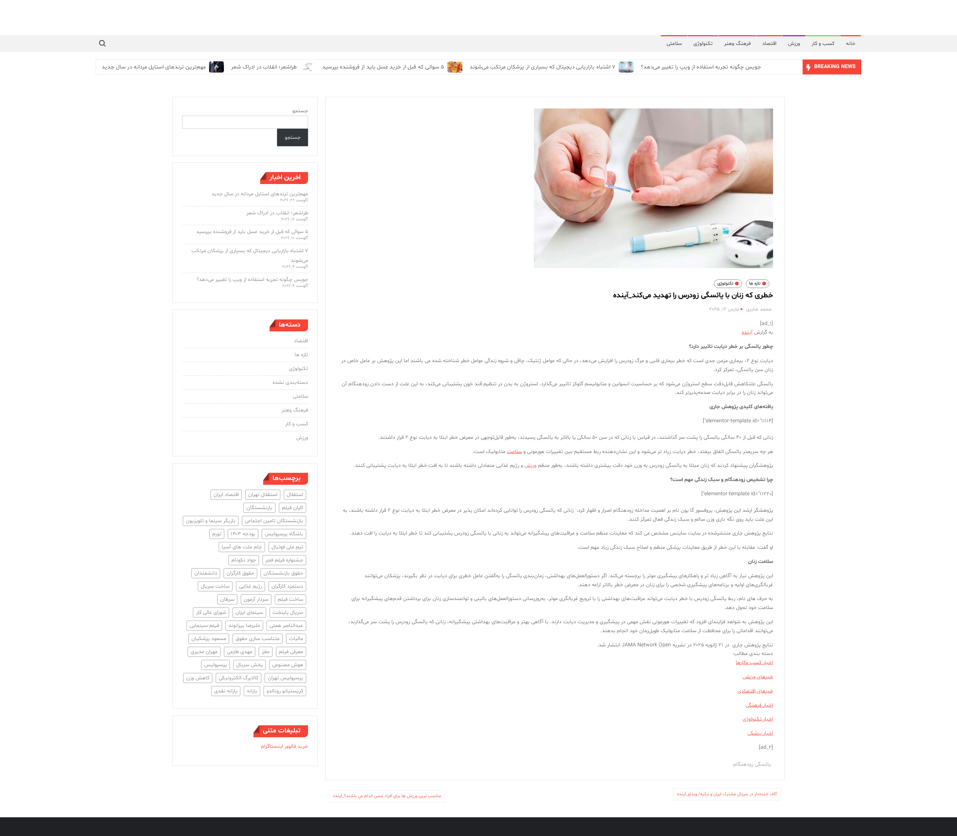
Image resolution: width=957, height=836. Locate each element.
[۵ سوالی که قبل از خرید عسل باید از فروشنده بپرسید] (454, 67)
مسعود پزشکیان (208, 638)
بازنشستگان (259, 507)
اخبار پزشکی (760, 733)
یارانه (252, 691)
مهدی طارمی (239, 651)
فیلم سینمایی (204, 625)
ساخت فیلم (290, 599)
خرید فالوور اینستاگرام (284, 746)
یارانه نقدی (225, 691)
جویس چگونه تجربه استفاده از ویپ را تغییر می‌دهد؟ (701, 67)
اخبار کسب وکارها (754, 662)
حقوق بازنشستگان (283, 573)
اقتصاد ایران (226, 494)
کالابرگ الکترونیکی (238, 678)
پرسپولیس (215, 664)
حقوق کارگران (240, 573)
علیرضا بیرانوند (244, 625)
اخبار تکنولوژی (757, 719)
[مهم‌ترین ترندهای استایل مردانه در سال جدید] (215, 67)
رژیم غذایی (250, 586)
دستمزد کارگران (287, 586)
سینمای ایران (249, 612)
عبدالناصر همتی (286, 625)
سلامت (514, 451)
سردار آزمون (256, 599)
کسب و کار (823, 43)
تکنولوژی (703, 43)
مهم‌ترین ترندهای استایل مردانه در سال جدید (154, 67)
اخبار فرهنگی (759, 705)
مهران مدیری (204, 651)
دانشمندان (205, 573)
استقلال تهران (262, 494)
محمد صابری (758, 309)
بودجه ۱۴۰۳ (243, 534)
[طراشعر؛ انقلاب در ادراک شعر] (306, 67)
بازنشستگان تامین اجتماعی (274, 520)
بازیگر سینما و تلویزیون (211, 520)
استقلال (295, 494)
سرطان (227, 599)
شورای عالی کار (211, 612)
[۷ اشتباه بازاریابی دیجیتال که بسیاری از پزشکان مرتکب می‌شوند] (625, 67)
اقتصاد (769, 43)
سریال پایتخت (288, 612)
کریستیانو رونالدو (285, 691)
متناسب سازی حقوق (258, 638)
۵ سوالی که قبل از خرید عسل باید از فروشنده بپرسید (383, 67)
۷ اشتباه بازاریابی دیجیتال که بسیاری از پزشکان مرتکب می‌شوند (542, 67)
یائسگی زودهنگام (752, 764)
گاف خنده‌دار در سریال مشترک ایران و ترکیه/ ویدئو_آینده (727, 794)
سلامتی (674, 43)
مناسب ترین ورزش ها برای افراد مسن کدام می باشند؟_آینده (387, 796)
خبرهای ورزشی (757, 676)
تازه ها (754, 284)
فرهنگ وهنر (737, 43)
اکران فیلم (292, 507)
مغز (266, 651)
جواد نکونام (243, 560)
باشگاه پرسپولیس (284, 534)
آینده (747, 332)
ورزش (794, 43)
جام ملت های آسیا (242, 547)
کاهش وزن (197, 678)
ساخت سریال (215, 586)
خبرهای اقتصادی (755, 691)
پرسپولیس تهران (285, 678)
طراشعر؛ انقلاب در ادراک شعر (264, 67)
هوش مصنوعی (287, 664)
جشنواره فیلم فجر (284, 560)
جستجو (300, 110)
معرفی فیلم (291, 651)
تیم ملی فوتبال (287, 547)
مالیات (296, 638)
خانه (850, 43)
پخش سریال (249, 664)
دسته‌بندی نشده (290, 382)
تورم (216, 534)
